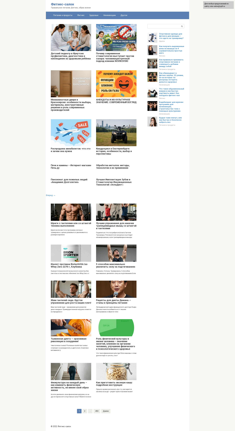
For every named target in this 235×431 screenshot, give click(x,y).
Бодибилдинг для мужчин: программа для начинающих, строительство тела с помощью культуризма (171, 106)
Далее (106, 411)
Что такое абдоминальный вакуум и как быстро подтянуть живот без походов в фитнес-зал (171, 92)
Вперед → (50, 195)
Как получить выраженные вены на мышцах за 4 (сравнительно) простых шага (171, 49)
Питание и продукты (62, 15)
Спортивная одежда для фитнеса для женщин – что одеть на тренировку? (171, 36)
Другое (124, 15)
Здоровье (93, 15)
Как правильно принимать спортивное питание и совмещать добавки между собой (171, 63)
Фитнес (80, 15)
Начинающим (109, 15)
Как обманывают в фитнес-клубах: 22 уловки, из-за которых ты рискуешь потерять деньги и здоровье (171, 77)
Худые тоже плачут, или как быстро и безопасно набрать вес (170, 120)
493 (97, 411)
